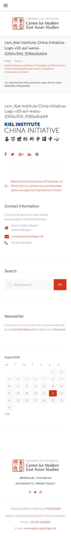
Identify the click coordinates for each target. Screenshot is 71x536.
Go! (60, 284)
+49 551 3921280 (39, 522)
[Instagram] (41, 492)
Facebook (59, 329)
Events (18, 61)
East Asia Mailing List (24, 329)
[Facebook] (30, 492)
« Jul (7, 413)
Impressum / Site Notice (36, 478)
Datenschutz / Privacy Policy (35, 483)
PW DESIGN (53, 508)
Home (8, 61)
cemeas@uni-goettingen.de (27, 236)
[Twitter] (35, 492)
